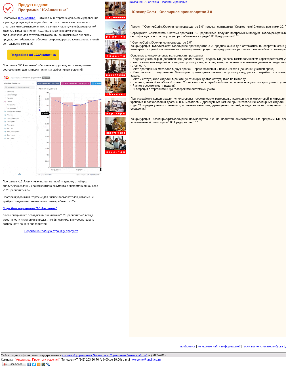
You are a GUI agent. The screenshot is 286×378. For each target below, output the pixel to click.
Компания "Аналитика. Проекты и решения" (158, 2)
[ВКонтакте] (29, 364)
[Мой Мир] (43, 364)
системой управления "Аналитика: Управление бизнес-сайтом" (104, 355)
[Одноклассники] (38, 364)
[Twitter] (34, 364)
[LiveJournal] (48, 364)
